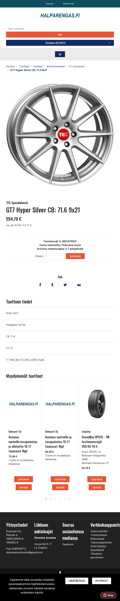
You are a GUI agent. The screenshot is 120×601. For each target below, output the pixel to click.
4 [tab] (60, 499)
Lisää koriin (75, 256)
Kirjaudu (50, 3)
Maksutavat (97, 538)
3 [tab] (55, 499)
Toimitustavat (98, 535)
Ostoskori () (56, 43)
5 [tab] (64, 499)
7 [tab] (74, 499)
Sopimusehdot (99, 531)
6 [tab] (69, 499)
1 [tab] (46, 499)
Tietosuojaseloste (101, 542)
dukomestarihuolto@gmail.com (24, 552)
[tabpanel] (23, 437)
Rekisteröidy (68, 3)
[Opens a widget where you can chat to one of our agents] (108, 595)
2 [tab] (50, 499)
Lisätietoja (77, 581)
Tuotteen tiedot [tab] (19, 301)
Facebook (68, 544)
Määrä (39, 256)
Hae (60, 34)
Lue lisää (24, 487)
